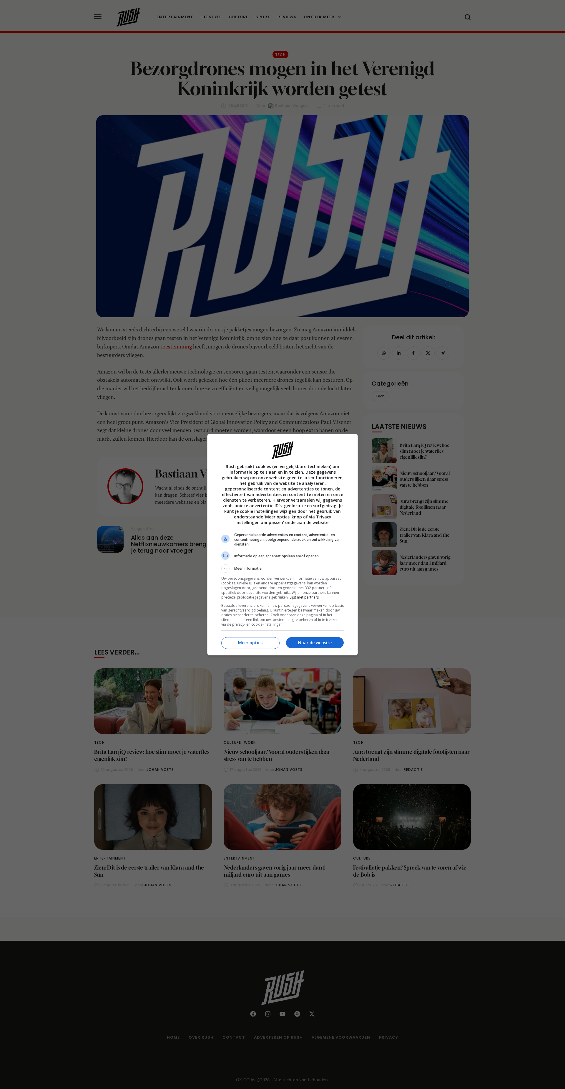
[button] (282, 568)
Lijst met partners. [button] (305, 597)
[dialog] (282, 544)
